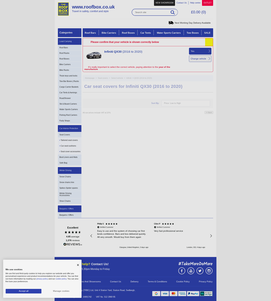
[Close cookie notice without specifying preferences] (78, 265)
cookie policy (61, 279)
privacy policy (42, 279)
